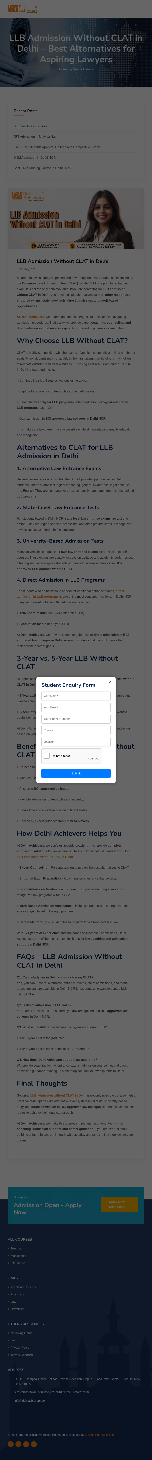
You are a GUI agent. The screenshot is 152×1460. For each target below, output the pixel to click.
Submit (76, 773)
